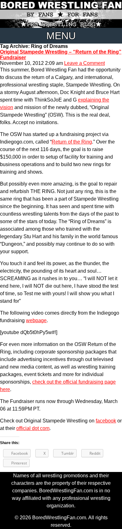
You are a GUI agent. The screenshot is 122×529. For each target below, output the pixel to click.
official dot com (32, 428)
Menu (61, 35)
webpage (36, 320)
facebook (106, 420)
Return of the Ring (72, 141)
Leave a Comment (84, 63)
